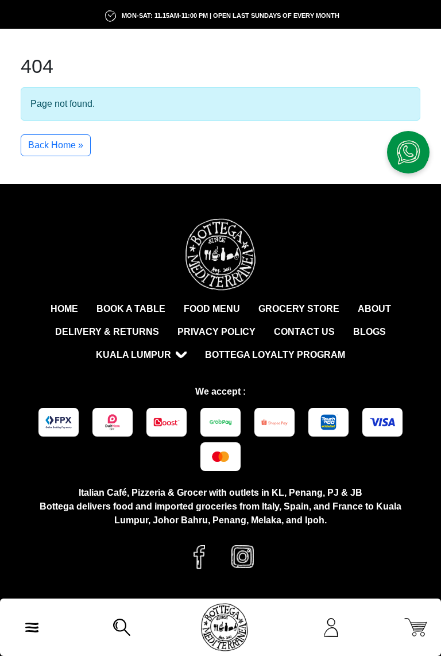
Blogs (369, 332)
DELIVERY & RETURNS (107, 332)
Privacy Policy (216, 332)
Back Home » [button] (55, 145)
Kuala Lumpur (133, 355)
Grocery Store (298, 309)
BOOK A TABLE (130, 309)
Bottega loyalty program (275, 355)
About (374, 309)
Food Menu (212, 309)
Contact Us (304, 332)
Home (64, 309)
